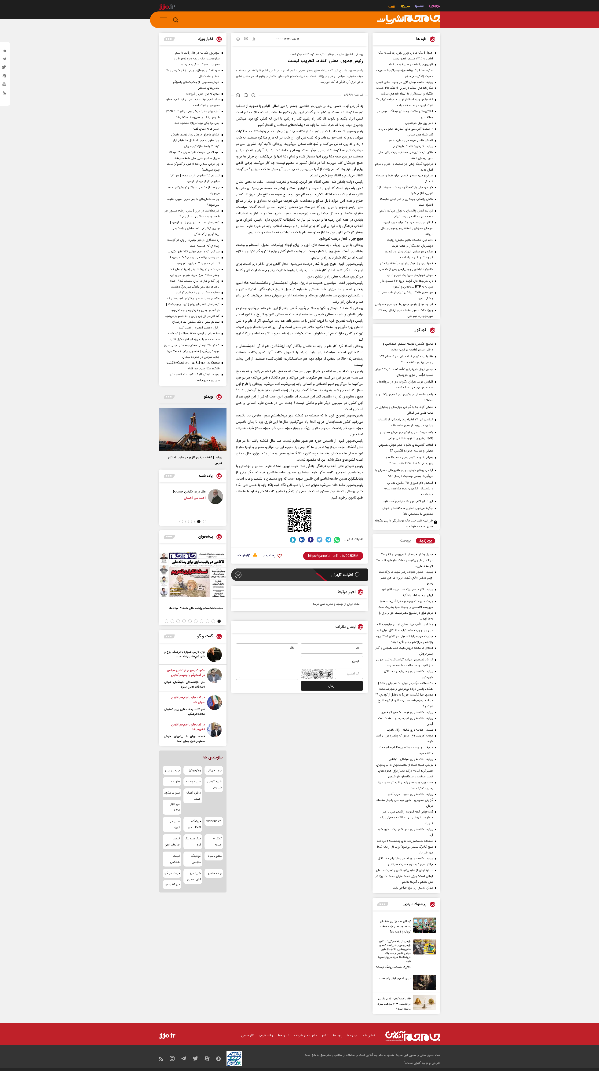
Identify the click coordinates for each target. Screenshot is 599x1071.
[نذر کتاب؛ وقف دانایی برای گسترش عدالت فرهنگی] (214, 705)
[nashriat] (408, 20)
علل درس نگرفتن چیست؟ (218, 491)
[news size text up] (238, 96)
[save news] (254, 39)
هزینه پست (193, 781)
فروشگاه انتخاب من (194, 824)
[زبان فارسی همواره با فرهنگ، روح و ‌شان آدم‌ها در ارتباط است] (214, 654)
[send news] (246, 39)
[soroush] (293, 540)
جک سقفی (215, 873)
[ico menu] (165, 19)
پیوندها (337, 1035)
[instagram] (4, 51)
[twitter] (4, 68)
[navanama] (434, 6)
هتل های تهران (174, 824)
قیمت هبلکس (175, 859)
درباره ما (352, 1035)
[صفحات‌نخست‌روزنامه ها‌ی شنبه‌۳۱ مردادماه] (192, 574)
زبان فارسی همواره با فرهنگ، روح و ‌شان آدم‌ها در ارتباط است (184, 654)
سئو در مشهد (172, 792)
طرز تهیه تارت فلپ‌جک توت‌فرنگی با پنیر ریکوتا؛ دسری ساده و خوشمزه (404, 523)
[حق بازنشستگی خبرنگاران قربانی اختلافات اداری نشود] (214, 678)
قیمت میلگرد (172, 873)
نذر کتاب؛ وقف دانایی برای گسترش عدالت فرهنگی (184, 711)
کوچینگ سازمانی (196, 859)
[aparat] (4, 77)
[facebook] (311, 540)
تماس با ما (368, 1035)
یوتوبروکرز (195, 770)
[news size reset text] (246, 96)
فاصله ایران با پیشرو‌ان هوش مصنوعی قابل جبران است (184, 738)
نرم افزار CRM (175, 807)
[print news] (238, 39)
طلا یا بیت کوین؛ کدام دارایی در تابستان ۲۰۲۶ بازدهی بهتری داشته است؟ (394, 1003)
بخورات (175, 781)
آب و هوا (283, 1035)
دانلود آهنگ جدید (193, 795)
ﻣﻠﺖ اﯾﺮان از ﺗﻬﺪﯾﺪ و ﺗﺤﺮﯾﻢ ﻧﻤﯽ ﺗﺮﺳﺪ (336, 604)
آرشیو (325, 1035)
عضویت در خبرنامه (305, 1035)
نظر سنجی (247, 1035)
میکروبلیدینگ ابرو (193, 841)
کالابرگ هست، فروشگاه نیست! (393, 967)
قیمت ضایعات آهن (172, 841)
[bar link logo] (167, 7)
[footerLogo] (412, 1036)
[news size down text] (253, 96)
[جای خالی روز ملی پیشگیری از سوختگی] (177, 496)
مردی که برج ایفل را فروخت (395, 978)
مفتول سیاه (215, 856)
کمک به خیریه (217, 841)
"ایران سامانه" (412, 1063)
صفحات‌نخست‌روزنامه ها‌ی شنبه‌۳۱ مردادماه (195, 608)
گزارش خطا (243, 555)
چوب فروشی (214, 770)
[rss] (4, 94)
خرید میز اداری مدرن (194, 876)
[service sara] (419, 6)
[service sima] (405, 6)
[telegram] (4, 60)
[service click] (392, 6)
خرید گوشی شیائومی (214, 784)
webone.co (214, 821)
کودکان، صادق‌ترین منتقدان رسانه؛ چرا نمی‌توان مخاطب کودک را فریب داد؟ (395, 926)
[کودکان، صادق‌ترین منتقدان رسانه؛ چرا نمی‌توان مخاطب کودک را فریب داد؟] (423, 926)
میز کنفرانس (172, 884)
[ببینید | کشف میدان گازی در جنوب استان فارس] (192, 429)
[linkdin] (302, 540)
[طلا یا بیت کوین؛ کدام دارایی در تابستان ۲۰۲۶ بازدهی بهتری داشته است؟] (423, 1003)
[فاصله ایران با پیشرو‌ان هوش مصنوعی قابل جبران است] (214, 732)
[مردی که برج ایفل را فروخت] (423, 982)
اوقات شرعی (266, 1035)
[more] (382, 904)
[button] (205, 522)
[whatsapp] (337, 540)
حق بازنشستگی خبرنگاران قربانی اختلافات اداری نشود (184, 684)
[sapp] (4, 85)
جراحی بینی (172, 770)
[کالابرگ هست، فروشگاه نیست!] (423, 954)
